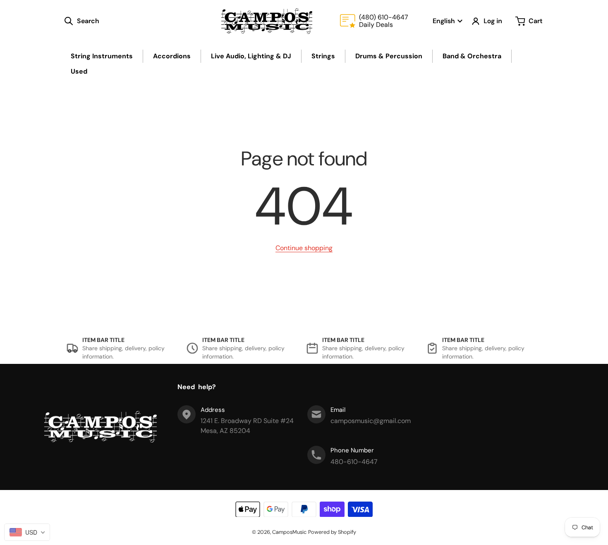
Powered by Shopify (332, 531)
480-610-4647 (354, 461)
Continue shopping (304, 248)
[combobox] (27, 532)
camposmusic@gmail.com (370, 420)
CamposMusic (289, 531)
